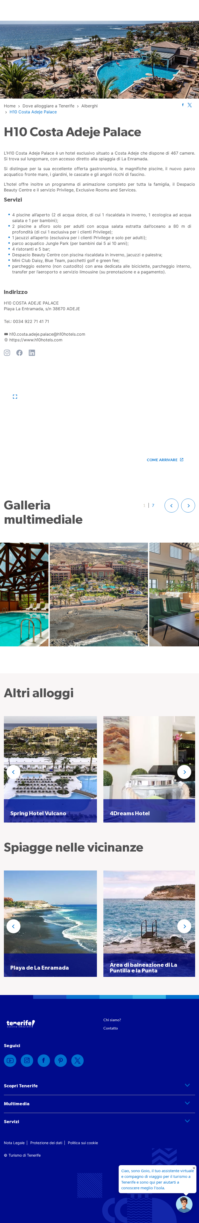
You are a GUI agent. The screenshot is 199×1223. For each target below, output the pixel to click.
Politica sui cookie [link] (83, 1143)
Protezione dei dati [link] (46, 1143)
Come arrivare (162, 460)
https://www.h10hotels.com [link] (35, 339)
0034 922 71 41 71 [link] (31, 321)
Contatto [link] (110, 1028)
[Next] (184, 772)
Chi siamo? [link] (112, 1020)
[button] (15, 397)
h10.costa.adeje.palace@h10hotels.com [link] (47, 334)
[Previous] (13, 772)
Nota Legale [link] (14, 1143)
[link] (10, 105)
